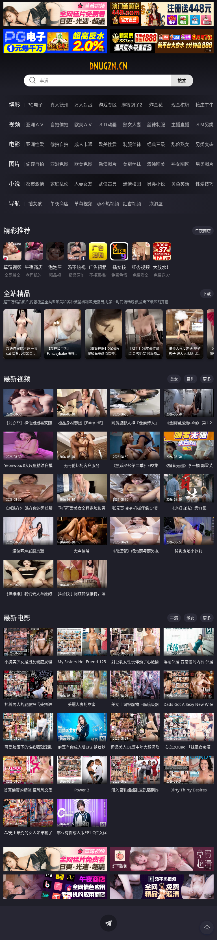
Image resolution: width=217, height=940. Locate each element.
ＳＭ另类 (205, 124)
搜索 (181, 80)
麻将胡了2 (131, 105)
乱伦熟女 (180, 144)
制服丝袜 (132, 144)
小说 (14, 184)
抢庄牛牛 (205, 105)
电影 (14, 144)
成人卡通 (83, 144)
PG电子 (35, 105)
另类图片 (205, 164)
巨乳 (190, 379)
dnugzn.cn (108, 66)
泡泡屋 (156, 204)
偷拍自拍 (59, 144)
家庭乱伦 (59, 184)
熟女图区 (180, 164)
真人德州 (59, 105)
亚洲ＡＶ (35, 124)
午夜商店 (59, 204)
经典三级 (156, 144)
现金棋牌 (180, 105)
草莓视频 (83, 204)
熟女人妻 (132, 124)
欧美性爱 (108, 144)
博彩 (14, 104)
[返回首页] (207, 927)
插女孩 (35, 204)
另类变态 (205, 144)
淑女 (190, 618)
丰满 (174, 618)
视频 (14, 124)
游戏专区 (108, 105)
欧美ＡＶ (83, 124)
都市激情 (35, 184)
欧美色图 (83, 164)
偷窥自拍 (35, 164)
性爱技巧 (205, 184)
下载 (207, 293)
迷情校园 (132, 184)
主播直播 (180, 124)
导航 (14, 203)
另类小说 (156, 184)
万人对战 (83, 105)
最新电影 (17, 617)
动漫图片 (108, 164)
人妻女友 (83, 184)
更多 (207, 379)
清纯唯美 (156, 164)
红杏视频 (132, 204)
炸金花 (156, 105)
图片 (14, 164)
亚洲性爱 (35, 144)
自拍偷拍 (59, 124)
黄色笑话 (180, 184)
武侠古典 (108, 184)
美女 (174, 379)
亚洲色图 (59, 164)
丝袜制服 (156, 124)
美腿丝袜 (132, 164)
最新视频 (17, 378)
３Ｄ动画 (108, 124)
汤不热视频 (107, 204)
